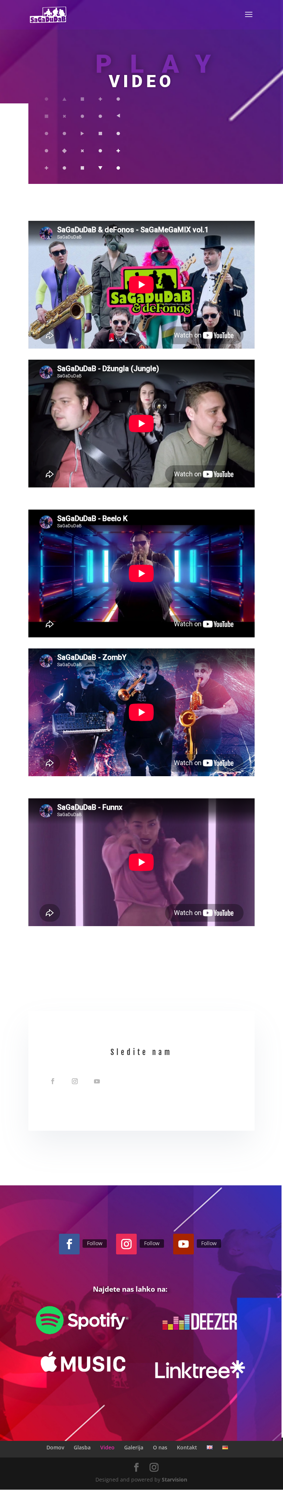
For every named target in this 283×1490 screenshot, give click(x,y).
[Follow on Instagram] (74, 1081)
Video (107, 1447)
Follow (94, 1243)
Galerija (133, 1447)
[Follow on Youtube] (96, 1081)
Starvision (174, 1479)
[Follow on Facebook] (52, 1081)
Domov (55, 1447)
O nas (160, 1447)
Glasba (82, 1447)
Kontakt (187, 1447)
